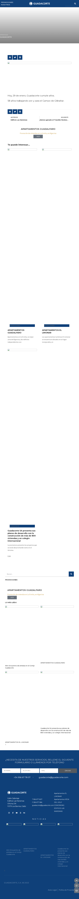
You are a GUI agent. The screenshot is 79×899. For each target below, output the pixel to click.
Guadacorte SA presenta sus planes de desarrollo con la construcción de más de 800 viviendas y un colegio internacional (22, 536)
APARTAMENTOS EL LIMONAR (17, 742)
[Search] (75, 3)
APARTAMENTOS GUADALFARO (53, 663)
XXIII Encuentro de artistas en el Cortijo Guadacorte (13, 852)
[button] (10, 57)
